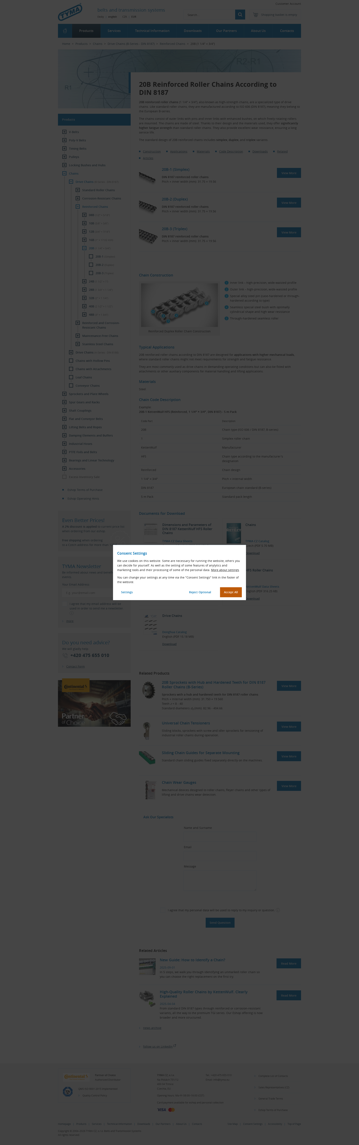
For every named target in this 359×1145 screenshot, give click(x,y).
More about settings (225, 570)
